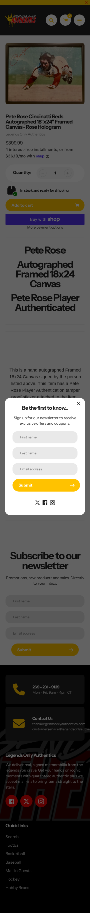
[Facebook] (45, 502)
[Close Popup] (79, 403)
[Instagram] (52, 502)
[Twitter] (37, 502)
